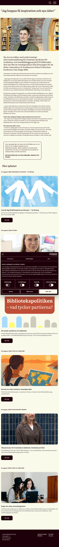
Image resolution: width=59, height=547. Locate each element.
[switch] (22, 285)
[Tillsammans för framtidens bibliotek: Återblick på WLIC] (29, 429)
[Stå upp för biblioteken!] (29, 249)
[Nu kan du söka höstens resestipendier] (29, 370)
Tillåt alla (48, 291)
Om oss (51, 536)
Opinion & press (42, 534)
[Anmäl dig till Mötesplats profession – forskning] (29, 191)
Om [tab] (49, 259)
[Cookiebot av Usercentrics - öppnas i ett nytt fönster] (50, 254)
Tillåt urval (29, 291)
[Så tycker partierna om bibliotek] (29, 312)
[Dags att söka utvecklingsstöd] (29, 487)
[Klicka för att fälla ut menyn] (55, 2)
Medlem (40, 536)
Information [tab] (29, 259)
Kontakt (51, 534)
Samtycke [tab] (10, 259)
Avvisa (11, 291)
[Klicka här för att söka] (50, 2)
